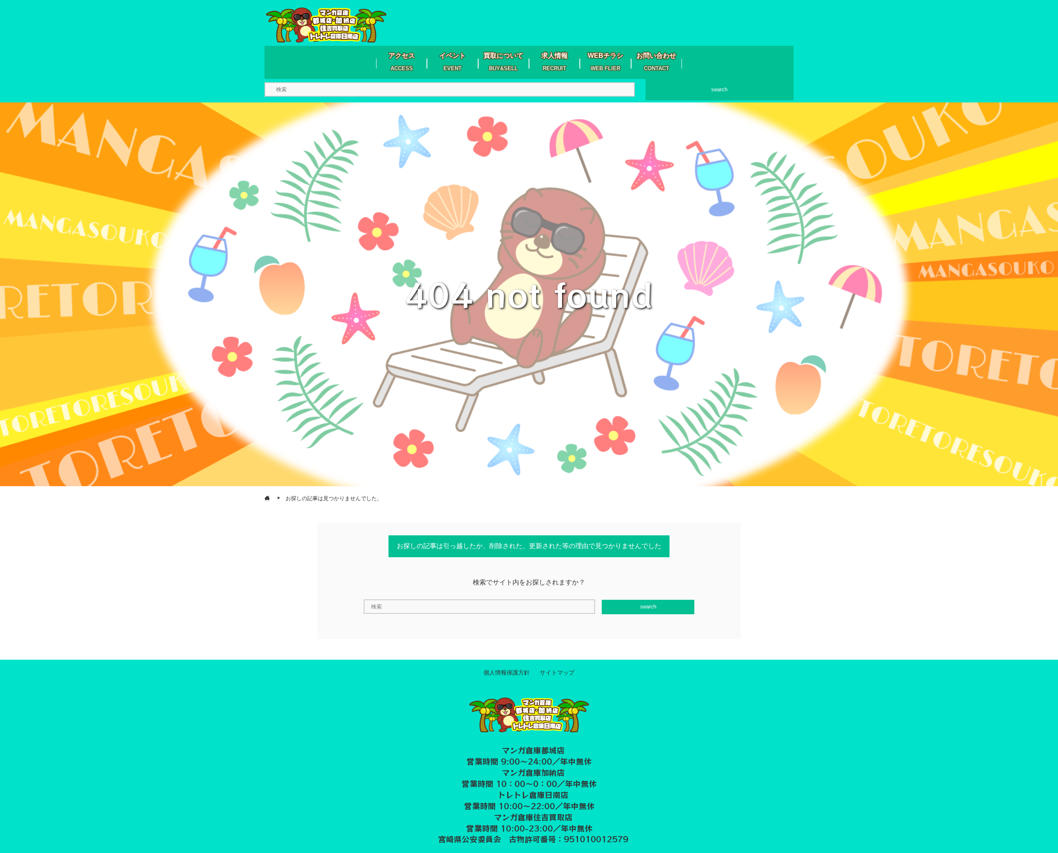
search (719, 89)
